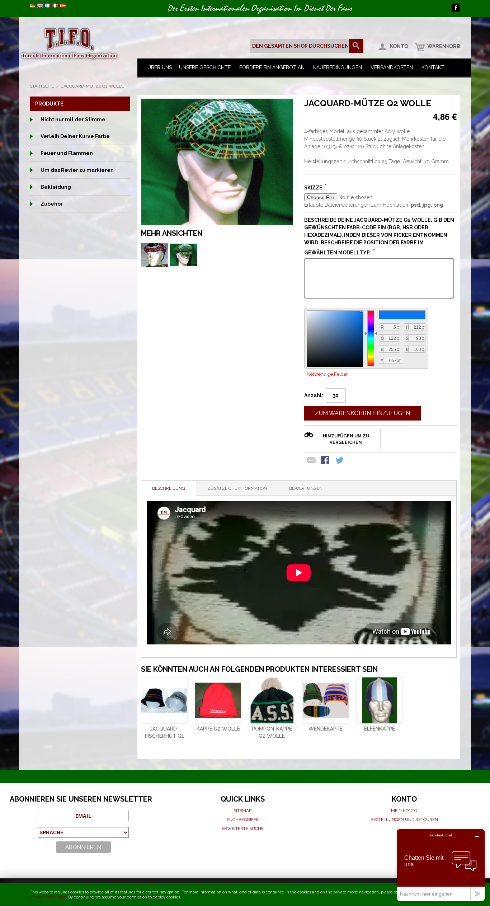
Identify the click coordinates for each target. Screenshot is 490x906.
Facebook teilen (325, 460)
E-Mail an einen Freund (311, 460)
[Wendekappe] (325, 700)
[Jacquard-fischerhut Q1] (164, 700)
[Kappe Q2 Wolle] (218, 700)
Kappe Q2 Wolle (218, 729)
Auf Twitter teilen (340, 460)
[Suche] (356, 46)
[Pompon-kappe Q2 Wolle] (272, 700)
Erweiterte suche (243, 828)
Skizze (313, 188)
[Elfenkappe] (379, 700)
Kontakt (432, 67)
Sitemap (242, 810)
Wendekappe (325, 729)
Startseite (42, 86)
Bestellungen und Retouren (404, 819)
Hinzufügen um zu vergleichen (346, 439)
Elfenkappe (379, 729)
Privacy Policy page (48, 897)
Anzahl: (313, 395)
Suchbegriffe (243, 819)
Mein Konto (404, 810)
